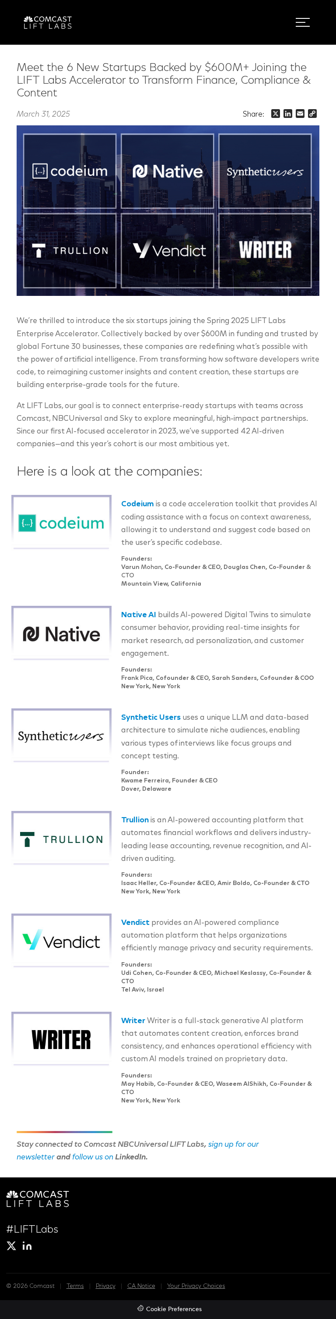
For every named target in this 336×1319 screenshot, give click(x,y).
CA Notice (141, 1286)
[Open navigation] (302, 22)
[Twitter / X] (11, 1246)
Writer (133, 1021)
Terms (75, 1286)
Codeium (137, 504)
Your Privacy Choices (196, 1286)
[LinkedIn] (27, 1246)
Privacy (106, 1286)
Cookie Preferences (174, 1309)
